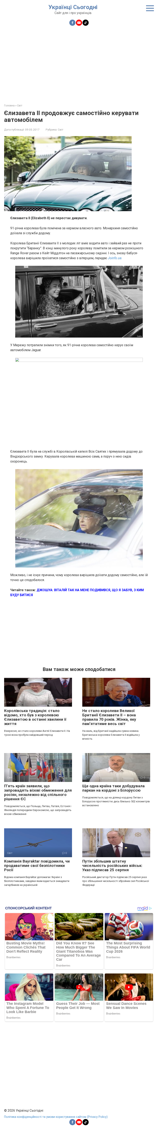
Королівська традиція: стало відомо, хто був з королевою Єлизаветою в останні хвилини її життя (35, 717)
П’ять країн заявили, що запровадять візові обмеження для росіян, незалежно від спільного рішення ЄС (38, 792)
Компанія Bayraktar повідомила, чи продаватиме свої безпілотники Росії (37, 865)
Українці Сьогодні (73, 7)
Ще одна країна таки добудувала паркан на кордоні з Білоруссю (113, 788)
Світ (60, 129)
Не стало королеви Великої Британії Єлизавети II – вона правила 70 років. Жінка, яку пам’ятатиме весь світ (109, 717)
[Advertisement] (79, 62)
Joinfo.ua (114, 258)
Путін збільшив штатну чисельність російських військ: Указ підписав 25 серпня (112, 865)
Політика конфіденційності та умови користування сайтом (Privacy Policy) (56, 1117)
